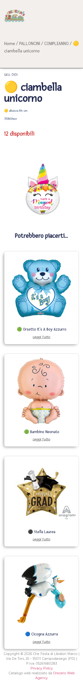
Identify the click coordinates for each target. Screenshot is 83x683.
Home (9, 43)
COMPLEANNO (56, 43)
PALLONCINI (29, 43)
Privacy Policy (41, 668)
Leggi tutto (41, 337)
